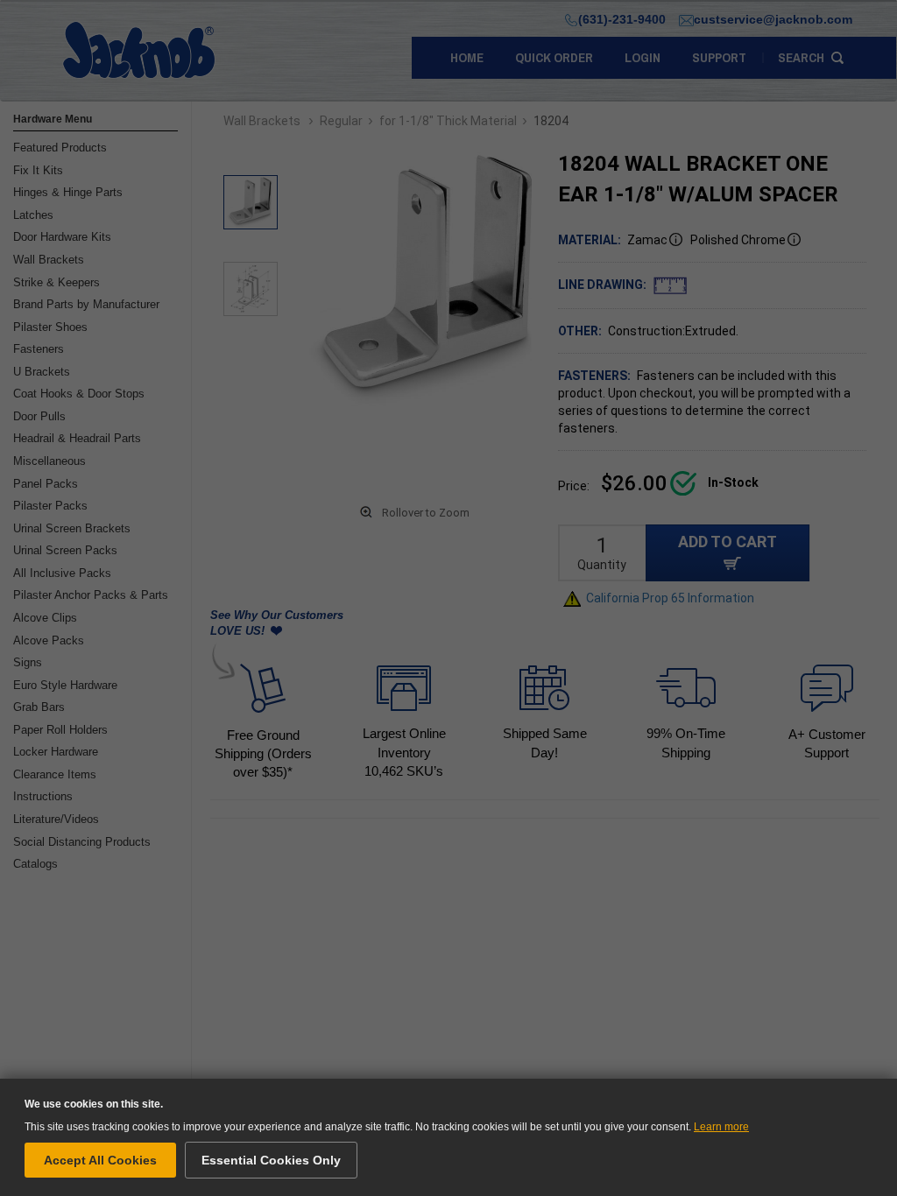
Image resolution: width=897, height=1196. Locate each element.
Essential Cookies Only (271, 1160)
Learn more (721, 1127)
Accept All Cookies (100, 1160)
